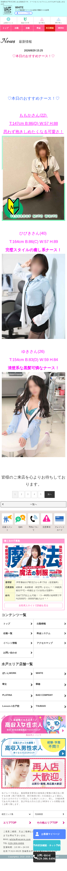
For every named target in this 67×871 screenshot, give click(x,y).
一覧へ (33, 504)
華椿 (38, 684)
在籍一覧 (7, 633)
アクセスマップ (45, 643)
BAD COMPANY (44, 695)
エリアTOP (9, 822)
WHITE (39, 673)
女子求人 (42, 23)
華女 (4, 684)
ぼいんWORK (9, 673)
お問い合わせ (10, 652)
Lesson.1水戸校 (10, 706)
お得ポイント (8, 23)
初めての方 (25, 23)
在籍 (28, 28)
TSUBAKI (41, 706)
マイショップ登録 (24, 13)
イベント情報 (10, 643)
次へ (50, 494)
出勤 (17, 28)
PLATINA (7, 695)
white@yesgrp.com (20, 839)
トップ (5, 28)
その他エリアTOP (47, 822)
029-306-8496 (16, 843)
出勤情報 (41, 623)
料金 (39, 28)
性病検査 (39, 814)
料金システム (43, 633)
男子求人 (58, 23)
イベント (50, 28)
